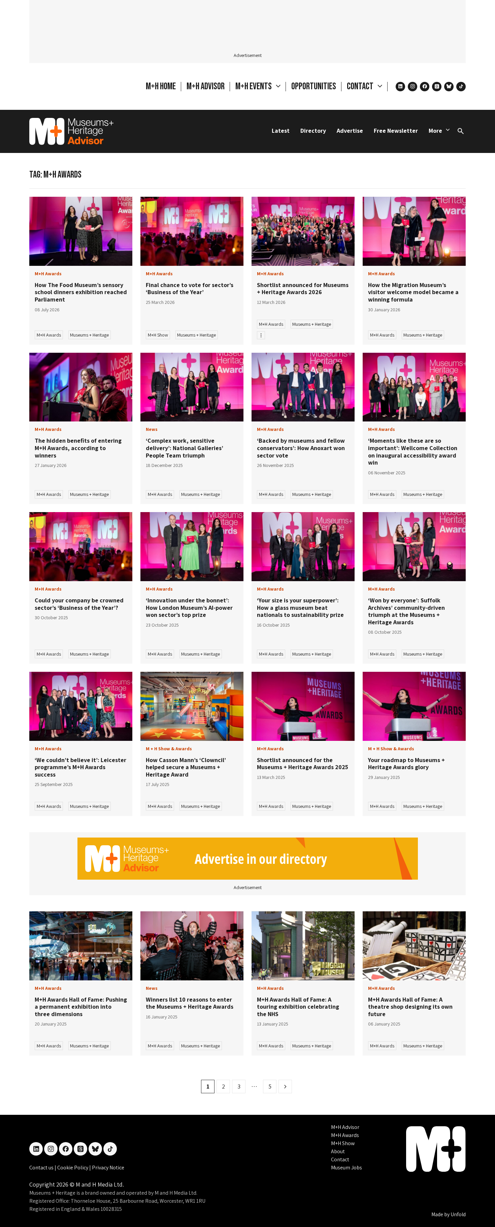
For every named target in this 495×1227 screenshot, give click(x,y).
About (338, 1151)
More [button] (435, 130)
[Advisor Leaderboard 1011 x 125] (247, 858)
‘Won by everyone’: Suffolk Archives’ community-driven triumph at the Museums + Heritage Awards (406, 611)
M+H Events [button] (254, 86)
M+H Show (158, 335)
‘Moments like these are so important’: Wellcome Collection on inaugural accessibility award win (412, 451)
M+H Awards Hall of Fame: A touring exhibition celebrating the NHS (298, 1007)
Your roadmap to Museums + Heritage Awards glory (406, 763)
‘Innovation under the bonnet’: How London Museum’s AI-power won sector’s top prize (189, 607)
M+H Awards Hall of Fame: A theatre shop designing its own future (410, 1007)
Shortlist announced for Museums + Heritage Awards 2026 (303, 288)
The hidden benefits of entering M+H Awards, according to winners (78, 448)
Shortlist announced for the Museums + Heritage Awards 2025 (302, 763)
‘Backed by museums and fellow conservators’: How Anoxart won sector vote (301, 448)
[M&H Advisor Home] (71, 131)
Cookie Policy (73, 1167)
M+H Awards (49, 335)
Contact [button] (361, 86)
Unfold (458, 1214)
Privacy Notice (108, 1167)
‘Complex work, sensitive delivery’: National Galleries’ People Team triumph (184, 448)
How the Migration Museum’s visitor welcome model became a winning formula (413, 292)
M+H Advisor (206, 86)
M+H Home (161, 86)
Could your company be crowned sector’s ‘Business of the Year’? (79, 603)
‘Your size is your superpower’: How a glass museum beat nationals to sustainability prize (300, 607)
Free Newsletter (396, 130)
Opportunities (313, 86)
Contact (340, 1159)
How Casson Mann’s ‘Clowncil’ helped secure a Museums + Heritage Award (186, 767)
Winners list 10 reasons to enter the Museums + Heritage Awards (190, 1003)
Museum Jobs (346, 1167)
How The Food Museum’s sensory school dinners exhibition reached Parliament (81, 292)
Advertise (350, 130)
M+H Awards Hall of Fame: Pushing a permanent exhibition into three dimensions (81, 1007)
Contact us (42, 1167)
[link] (80, 231)
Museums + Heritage (89, 335)
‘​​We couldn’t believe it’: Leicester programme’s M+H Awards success (80, 767)
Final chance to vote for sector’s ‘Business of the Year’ (189, 288)
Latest (281, 130)
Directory (313, 130)
